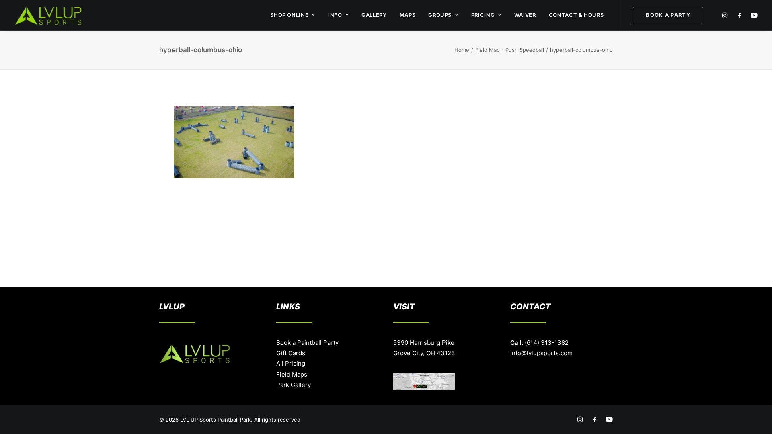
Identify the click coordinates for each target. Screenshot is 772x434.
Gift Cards (290, 353)
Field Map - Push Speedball (509, 50)
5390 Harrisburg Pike (423, 342)
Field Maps (291, 374)
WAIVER (525, 15)
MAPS (408, 15)
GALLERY (374, 15)
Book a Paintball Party (307, 342)
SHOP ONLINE (289, 15)
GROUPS (440, 15)
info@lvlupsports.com (541, 353)
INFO (335, 15)
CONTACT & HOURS (576, 15)
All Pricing (290, 363)
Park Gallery (293, 385)
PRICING (483, 15)
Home (461, 50)
